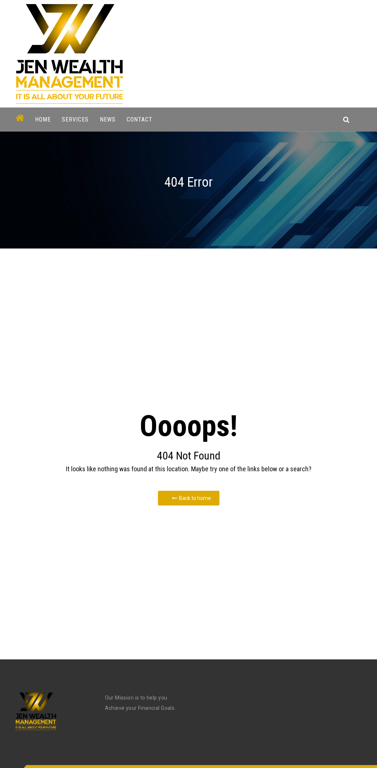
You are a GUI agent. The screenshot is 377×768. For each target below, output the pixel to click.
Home (43, 119)
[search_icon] (346, 119)
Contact (139, 119)
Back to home (195, 498)
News (108, 119)
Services (75, 119)
